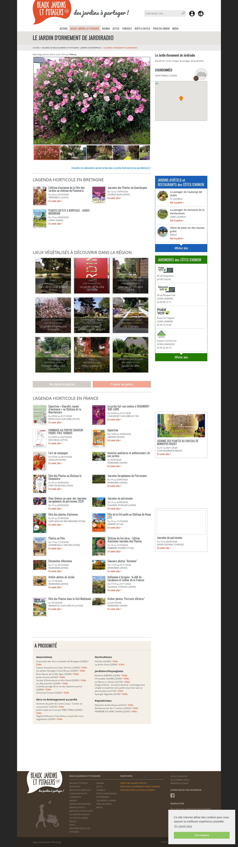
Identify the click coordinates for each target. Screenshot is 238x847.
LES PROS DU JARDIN (78, 818)
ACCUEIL (64, 28)
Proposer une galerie (122, 384)
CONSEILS (127, 28)
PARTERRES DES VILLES (79, 828)
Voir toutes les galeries (61, 384)
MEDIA (175, 28)
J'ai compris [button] (202, 835)
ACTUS (116, 28)
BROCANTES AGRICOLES (80, 790)
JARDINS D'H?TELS (77, 807)
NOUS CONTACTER (178, 776)
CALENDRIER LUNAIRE (106, 800)
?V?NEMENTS (75, 797)
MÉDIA (99, 807)
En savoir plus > (55, 201)
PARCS (72, 825)
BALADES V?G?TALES (78, 783)
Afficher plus (181, 248)
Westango (56, 842)
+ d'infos (83, 667)
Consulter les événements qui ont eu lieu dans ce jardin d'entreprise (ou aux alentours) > (111, 168)
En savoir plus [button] (183, 826)
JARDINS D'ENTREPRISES (91, 47)
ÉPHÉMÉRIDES (102, 797)
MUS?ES (72, 821)
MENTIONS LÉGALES (179, 783)
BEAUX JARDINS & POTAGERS (85, 28)
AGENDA (106, 28)
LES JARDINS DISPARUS (79, 814)
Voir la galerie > (177, 202)
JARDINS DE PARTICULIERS (81, 811)
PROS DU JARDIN (161, 28)
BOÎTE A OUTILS (142, 28)
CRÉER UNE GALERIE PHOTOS (133, 783)
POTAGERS (74, 831)
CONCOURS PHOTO (78, 793)
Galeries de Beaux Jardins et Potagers (60, 47)
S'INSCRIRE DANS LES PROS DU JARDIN (137, 790)
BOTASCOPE (74, 786)
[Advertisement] (181, 146)
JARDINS (73, 800)
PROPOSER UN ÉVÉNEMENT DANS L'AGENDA (140, 786)
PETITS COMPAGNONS (106, 793)
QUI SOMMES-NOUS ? (180, 779)
